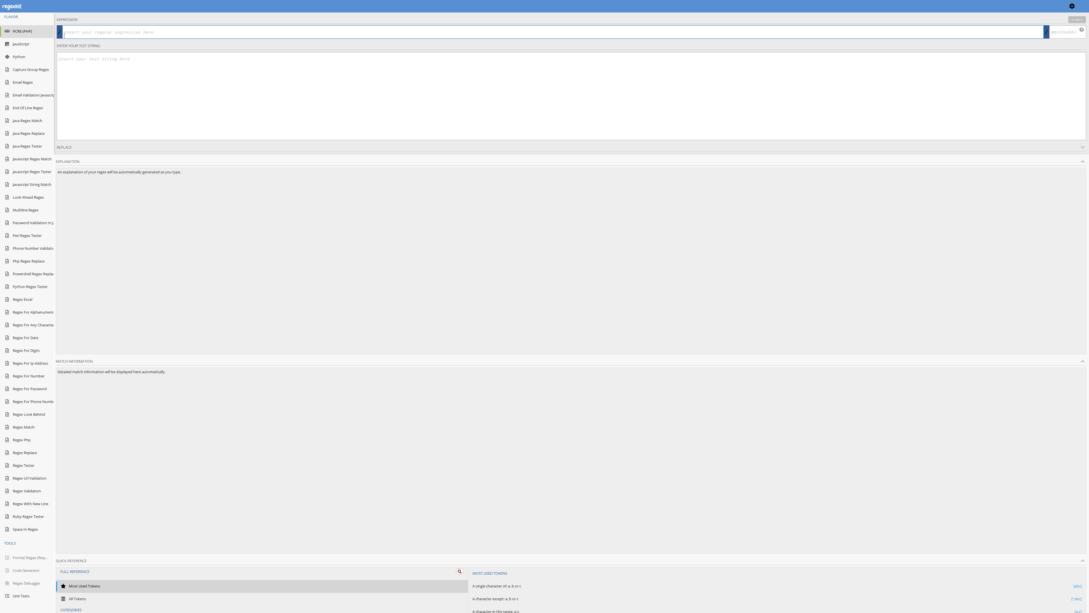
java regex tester (27, 146)
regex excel (22, 299)
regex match (24, 427)
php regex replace (29, 261)
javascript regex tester (31, 171)
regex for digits (26, 350)
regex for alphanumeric (31, 312)
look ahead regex (28, 197)
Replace (64, 147)
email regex (23, 82)
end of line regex (28, 107)
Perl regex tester (27, 235)
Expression (570, 19)
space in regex (25, 529)
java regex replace (29, 133)
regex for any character (31, 325)
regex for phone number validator (31, 401)
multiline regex (26, 210)
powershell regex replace (31, 273)
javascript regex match (31, 158)
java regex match (27, 120)
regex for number (29, 376)
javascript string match (31, 184)
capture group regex (31, 69)
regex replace (25, 452)
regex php (22, 439)
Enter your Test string (78, 45)
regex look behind (29, 414)
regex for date (25, 337)
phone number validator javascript (31, 248)
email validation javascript (31, 95)
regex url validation (30, 478)
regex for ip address (30, 363)
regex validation (27, 491)
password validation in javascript (31, 222)
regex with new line (30, 503)
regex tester (23, 465)
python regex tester (30, 286)
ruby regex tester (28, 516)
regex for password (30, 388)
